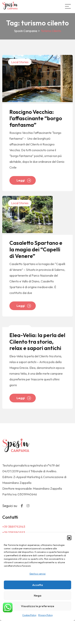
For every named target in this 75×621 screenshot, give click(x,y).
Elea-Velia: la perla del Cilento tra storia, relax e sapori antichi (37, 341)
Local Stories (19, 62)
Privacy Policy (45, 615)
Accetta (37, 585)
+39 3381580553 (13, 532)
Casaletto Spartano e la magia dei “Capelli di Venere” (35, 249)
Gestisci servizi (37, 573)
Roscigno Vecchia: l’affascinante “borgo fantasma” (35, 118)
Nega (37, 595)
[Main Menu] (68, 6)
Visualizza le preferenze (37, 606)
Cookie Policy (29, 615)
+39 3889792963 (13, 527)
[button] (69, 538)
